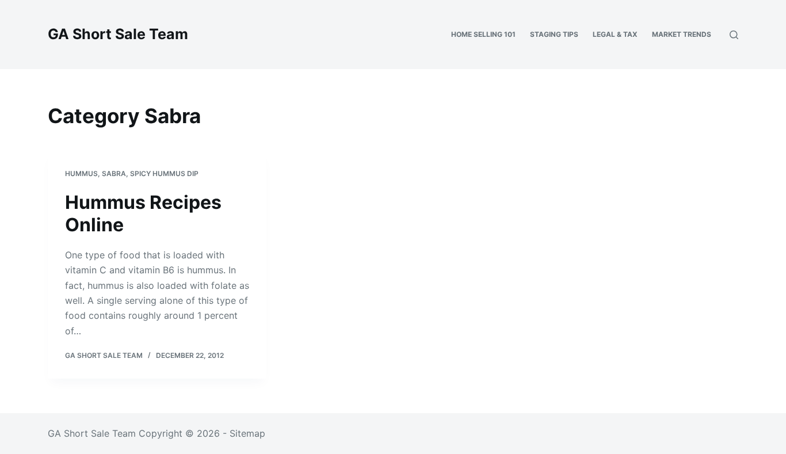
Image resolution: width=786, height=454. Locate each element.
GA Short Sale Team (118, 34)
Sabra (114, 173)
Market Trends (681, 34)
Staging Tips (554, 34)
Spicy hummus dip (164, 173)
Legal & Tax (615, 34)
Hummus (81, 173)
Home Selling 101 (483, 34)
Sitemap (247, 433)
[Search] (734, 34)
